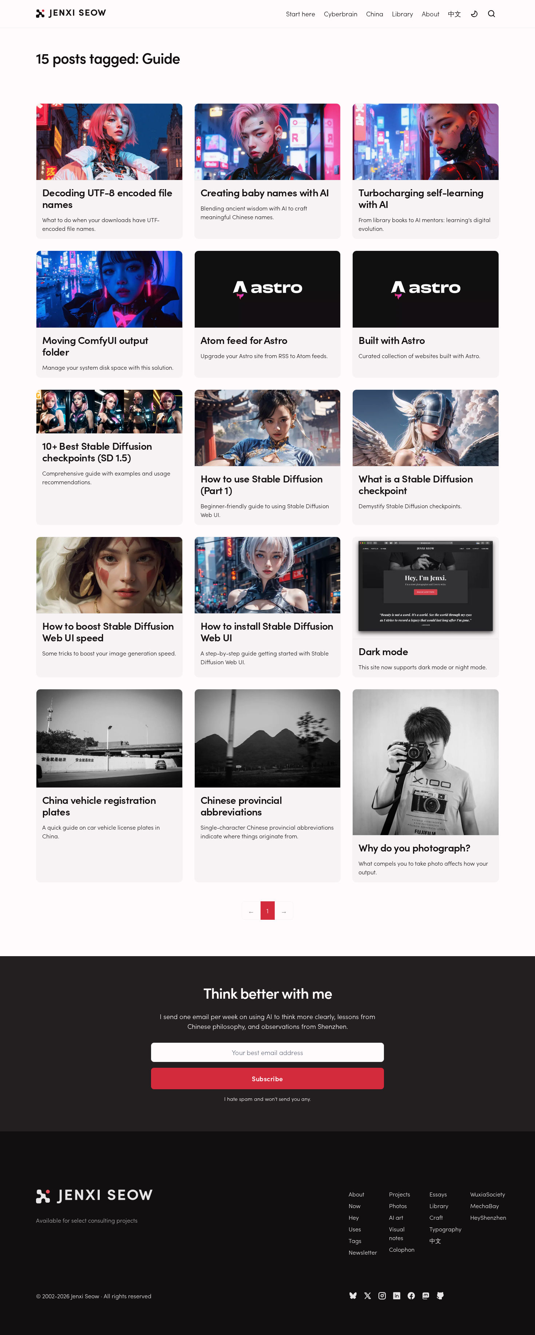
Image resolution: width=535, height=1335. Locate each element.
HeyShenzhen (488, 1217)
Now (355, 1206)
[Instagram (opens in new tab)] (382, 1295)
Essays (438, 1194)
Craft (436, 1217)
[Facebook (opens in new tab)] (411, 1295)
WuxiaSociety (487, 1194)
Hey (354, 1217)
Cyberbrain (340, 13)
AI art (396, 1217)
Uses (355, 1229)
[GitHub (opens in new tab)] (440, 1295)
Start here (300, 13)
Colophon (402, 1249)
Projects (399, 1194)
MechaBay (484, 1206)
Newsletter (363, 1252)
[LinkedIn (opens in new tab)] (396, 1295)
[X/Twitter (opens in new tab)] (367, 1295)
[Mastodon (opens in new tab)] (425, 1295)
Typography (445, 1229)
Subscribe (267, 1078)
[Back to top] (520, 1318)
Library (402, 13)
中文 (454, 13)
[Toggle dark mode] (474, 14)
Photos (398, 1206)
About (430, 13)
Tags (355, 1240)
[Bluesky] (353, 1295)
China (374, 13)
